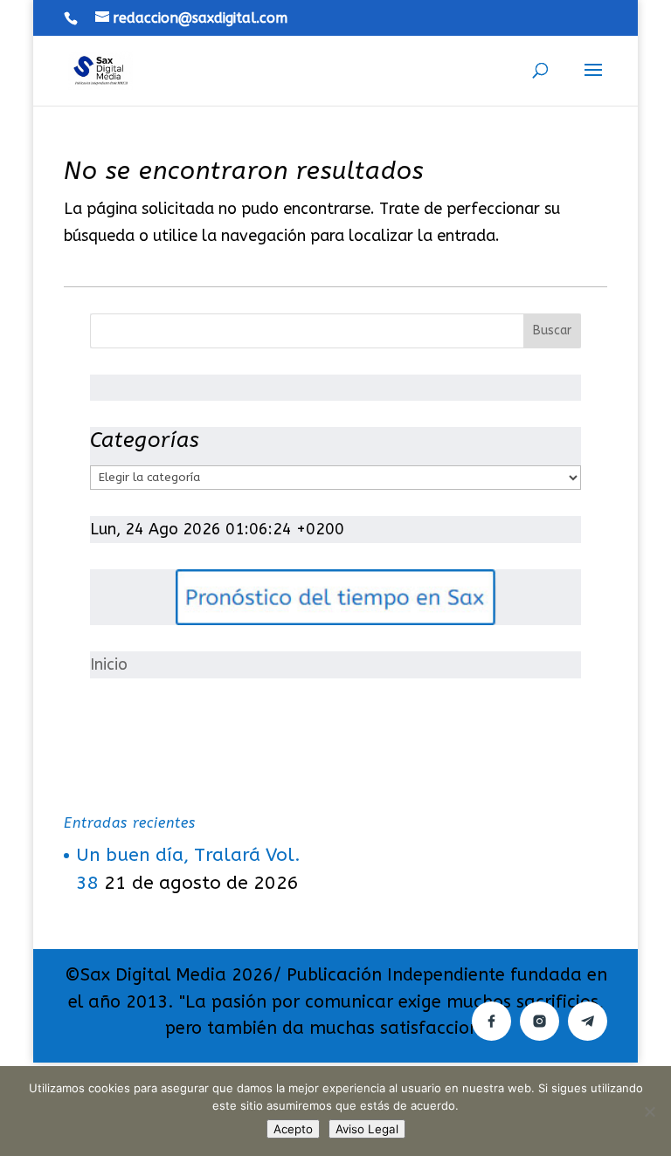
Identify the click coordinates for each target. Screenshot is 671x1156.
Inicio (109, 664)
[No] (649, 1111)
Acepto (293, 1129)
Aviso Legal (367, 1129)
